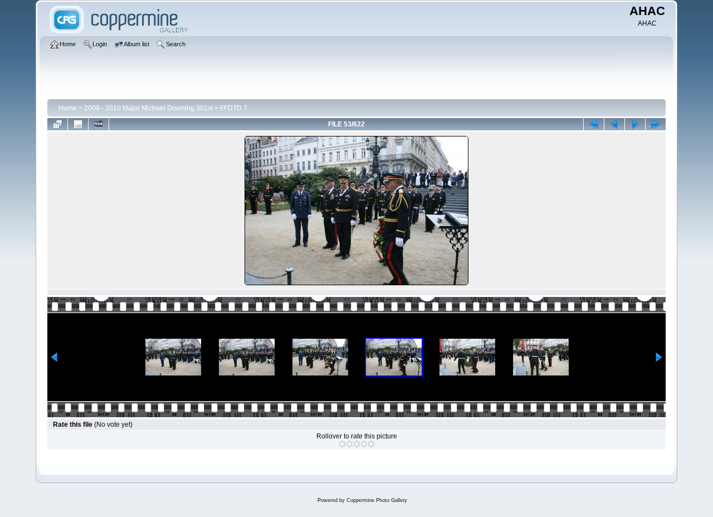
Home (67, 108)
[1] (342, 444)
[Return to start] (594, 124)
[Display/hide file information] (78, 124)
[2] (349, 444)
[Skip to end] (656, 124)
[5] (371, 444)
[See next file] (635, 124)
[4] (364, 444)
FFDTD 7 (233, 108)
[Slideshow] (99, 124)
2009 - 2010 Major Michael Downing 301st (148, 108)
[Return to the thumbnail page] (57, 124)
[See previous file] (614, 124)
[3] (356, 444)
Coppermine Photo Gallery (376, 500)
